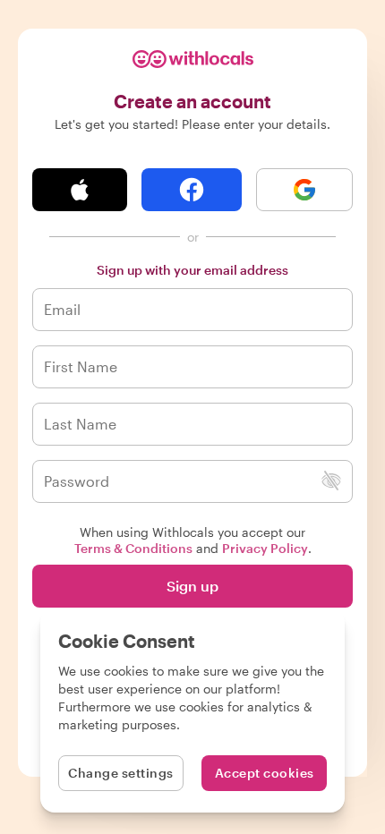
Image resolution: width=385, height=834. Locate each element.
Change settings (121, 772)
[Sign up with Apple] (79, 189)
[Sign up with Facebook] (191, 189)
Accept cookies (264, 772)
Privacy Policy (265, 548)
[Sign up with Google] (304, 189)
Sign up (192, 585)
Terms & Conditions (133, 548)
